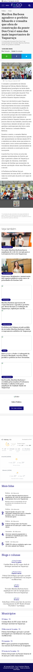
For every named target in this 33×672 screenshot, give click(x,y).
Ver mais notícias (16, 408)
